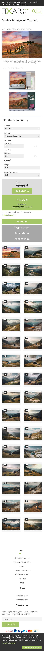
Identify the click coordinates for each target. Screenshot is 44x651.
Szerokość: (7, 143)
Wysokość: (7, 153)
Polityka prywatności (22, 570)
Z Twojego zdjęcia (22, 558)
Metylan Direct (22, 595)
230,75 (21, 200)
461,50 (20, 185)
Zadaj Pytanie (9, 215)
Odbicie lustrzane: (10, 172)
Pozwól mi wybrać (8, 643)
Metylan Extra (22, 599)
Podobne (22, 221)
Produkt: (7, 126)
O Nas (22, 566)
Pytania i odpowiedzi (22, 562)
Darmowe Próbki (22, 574)
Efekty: (6, 165)
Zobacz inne (21, 238)
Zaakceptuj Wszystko (32, 647)
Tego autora (22, 227)
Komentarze (22, 233)
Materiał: (7, 133)
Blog (22, 582)
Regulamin (22, 578)
